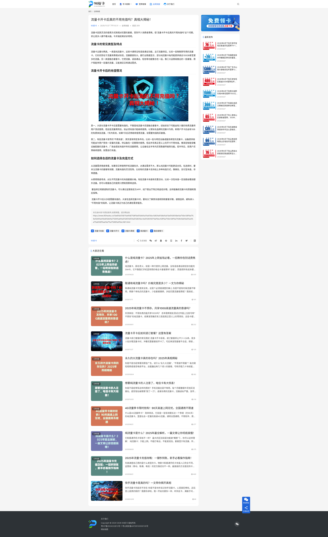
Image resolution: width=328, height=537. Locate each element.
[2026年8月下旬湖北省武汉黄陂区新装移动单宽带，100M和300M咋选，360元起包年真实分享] (209, 106)
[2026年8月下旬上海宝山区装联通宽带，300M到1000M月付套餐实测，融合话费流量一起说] (209, 118)
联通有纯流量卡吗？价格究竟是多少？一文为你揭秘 (154, 283)
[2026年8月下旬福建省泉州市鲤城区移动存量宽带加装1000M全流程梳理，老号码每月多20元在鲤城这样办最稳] (209, 58)
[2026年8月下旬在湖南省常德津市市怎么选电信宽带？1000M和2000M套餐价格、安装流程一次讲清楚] (209, 130)
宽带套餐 (142, 4)
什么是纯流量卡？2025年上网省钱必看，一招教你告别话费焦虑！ (160, 259)
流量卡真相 (129, 231)
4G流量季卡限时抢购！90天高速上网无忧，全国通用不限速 (159, 408)
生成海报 (143, 240)
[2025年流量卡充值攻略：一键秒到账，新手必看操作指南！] (106, 466)
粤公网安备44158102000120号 (135, 526)
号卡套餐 (126, 4)
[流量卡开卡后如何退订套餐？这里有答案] (106, 341)
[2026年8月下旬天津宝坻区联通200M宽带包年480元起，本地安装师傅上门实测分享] (209, 82)
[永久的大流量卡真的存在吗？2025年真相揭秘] (106, 366)
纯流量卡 (144, 231)
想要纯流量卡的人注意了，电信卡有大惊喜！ (150, 383)
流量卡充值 (99, 231)
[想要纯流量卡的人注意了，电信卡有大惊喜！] (106, 391)
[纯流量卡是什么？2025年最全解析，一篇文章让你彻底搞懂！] (106, 441)
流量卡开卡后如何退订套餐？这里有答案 (148, 333)
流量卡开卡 (114, 231)
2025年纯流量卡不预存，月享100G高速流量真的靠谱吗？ (158, 308)
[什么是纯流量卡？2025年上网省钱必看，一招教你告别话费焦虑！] (106, 266)
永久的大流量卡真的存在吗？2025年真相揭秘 (151, 358)
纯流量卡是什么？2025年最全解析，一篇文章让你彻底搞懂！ (160, 433)
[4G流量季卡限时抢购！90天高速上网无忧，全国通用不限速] (106, 416)
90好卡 (94, 25)
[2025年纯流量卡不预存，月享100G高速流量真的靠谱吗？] (106, 316)
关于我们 (170, 4)
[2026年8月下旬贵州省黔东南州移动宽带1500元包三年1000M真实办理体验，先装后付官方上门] (209, 94)
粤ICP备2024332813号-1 (111, 526)
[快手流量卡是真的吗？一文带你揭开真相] (106, 491)
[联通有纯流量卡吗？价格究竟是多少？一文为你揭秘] (106, 291)
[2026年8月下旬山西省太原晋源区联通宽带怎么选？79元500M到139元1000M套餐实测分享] (209, 154)
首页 (114, 4)
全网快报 (156, 4)
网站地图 (104, 529)
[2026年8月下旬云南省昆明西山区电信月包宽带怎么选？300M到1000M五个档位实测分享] (209, 142)
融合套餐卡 (158, 231)
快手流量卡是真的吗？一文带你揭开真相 (148, 482)
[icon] (237, 524)
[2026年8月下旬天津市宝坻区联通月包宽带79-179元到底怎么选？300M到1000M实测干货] (209, 46)
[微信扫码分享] (150, 240)
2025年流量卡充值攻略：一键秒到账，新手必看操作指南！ (159, 458)
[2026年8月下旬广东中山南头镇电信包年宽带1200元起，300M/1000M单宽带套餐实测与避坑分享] (209, 70)
